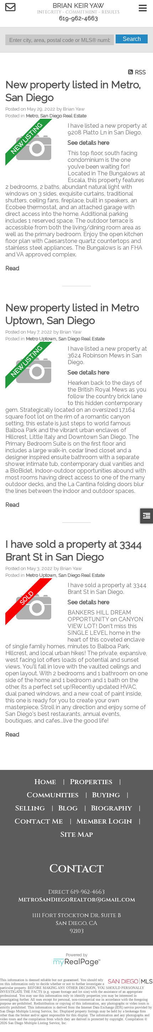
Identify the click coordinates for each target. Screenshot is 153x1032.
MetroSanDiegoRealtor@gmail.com (76, 900)
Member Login (104, 821)
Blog (68, 808)
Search (132, 39)
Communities (53, 795)
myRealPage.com (77, 962)
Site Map (76, 834)
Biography (111, 808)
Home (45, 782)
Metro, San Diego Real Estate (56, 115)
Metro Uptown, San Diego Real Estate (65, 338)
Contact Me (39, 821)
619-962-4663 (78, 18)
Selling (30, 808)
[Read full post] (33, 148)
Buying (106, 795)
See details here (88, 142)
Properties (91, 782)
